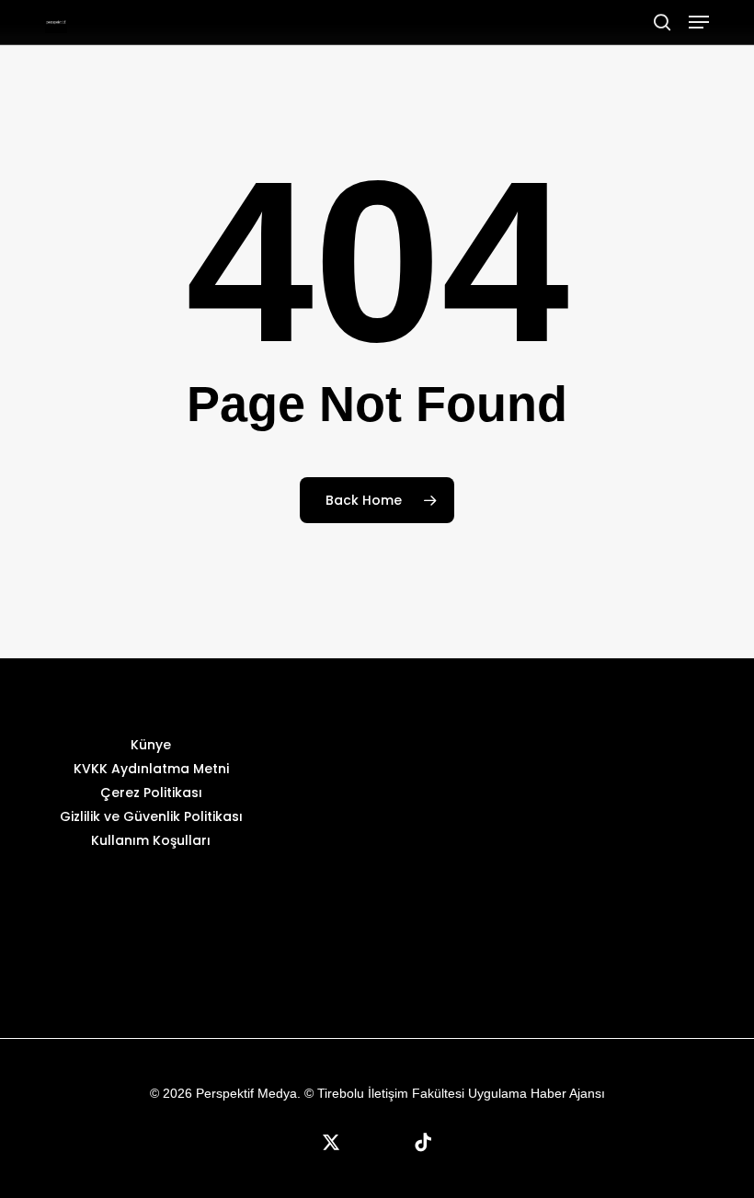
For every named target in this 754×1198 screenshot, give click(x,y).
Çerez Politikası (151, 792)
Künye (151, 744)
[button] (699, 22)
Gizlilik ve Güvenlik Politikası (151, 816)
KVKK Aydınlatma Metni (151, 768)
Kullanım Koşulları (151, 840)
